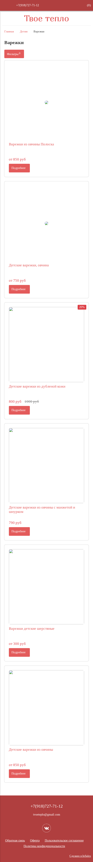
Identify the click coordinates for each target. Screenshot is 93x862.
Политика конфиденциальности (44, 846)
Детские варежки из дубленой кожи (37, 386)
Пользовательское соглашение (64, 840)
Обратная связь (15, 840)
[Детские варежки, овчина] (46, 223)
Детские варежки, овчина (29, 265)
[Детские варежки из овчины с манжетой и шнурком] (46, 465)
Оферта (35, 840)
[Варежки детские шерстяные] (46, 586)
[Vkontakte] (46, 828)
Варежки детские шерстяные (32, 629)
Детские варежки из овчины (31, 749)
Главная (9, 31)
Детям (23, 31)
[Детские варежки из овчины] (46, 707)
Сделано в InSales (80, 855)
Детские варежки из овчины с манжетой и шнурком (42, 509)
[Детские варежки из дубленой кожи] (46, 344)
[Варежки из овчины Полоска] (46, 102)
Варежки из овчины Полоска (31, 144)
